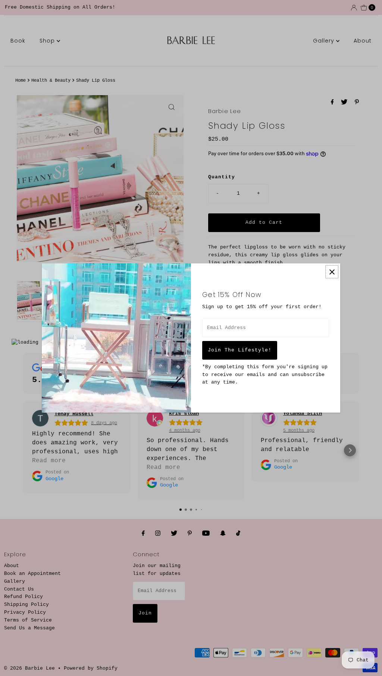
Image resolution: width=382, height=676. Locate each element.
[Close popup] (331, 271)
